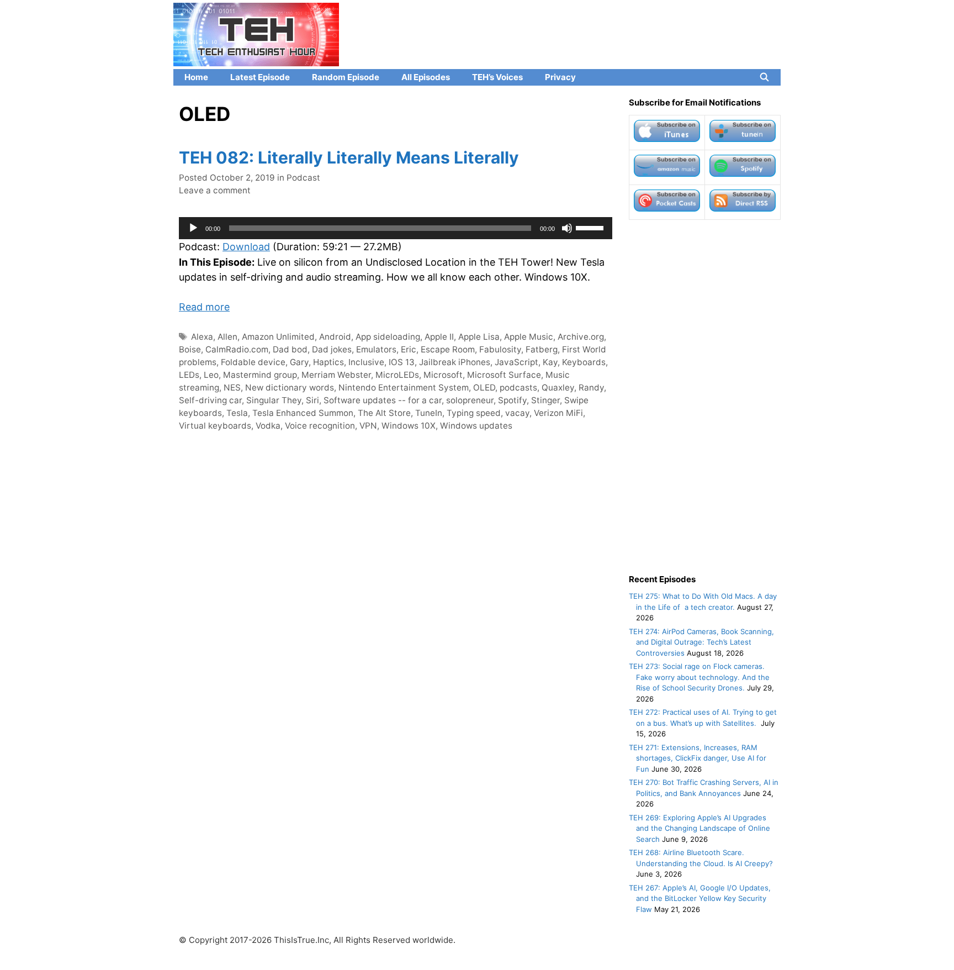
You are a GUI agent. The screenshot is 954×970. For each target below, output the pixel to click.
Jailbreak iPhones (454, 362)
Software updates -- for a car (383, 400)
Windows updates (476, 425)
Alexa (202, 336)
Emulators (376, 349)
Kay (550, 362)
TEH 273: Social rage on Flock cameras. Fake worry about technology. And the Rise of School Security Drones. (699, 677)
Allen (227, 336)
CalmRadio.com (236, 349)
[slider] (591, 227)
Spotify (512, 400)
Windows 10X (408, 425)
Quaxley (558, 387)
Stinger (545, 400)
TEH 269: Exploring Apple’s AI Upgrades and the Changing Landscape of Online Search (699, 828)
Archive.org (581, 336)
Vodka (268, 425)
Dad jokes (332, 349)
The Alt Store (384, 413)
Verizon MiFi (558, 413)
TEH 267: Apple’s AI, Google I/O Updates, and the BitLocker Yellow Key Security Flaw (700, 898)
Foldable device (253, 362)
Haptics (328, 362)
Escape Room (448, 349)
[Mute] (567, 228)
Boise (190, 349)
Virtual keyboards (215, 425)
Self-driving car (210, 400)
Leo (211, 375)
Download (246, 246)
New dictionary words (289, 387)
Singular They (273, 400)
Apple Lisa (479, 336)
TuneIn (428, 413)
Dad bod (290, 349)
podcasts (518, 387)
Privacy (560, 77)
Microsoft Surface (504, 375)
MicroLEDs (397, 375)
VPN (368, 425)
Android (335, 336)
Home (196, 77)
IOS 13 (402, 362)
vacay (517, 413)
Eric (408, 349)
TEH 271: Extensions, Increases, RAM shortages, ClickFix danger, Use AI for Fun (697, 758)
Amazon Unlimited (278, 336)
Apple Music (528, 336)
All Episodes (425, 77)
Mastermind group (260, 375)
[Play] (193, 228)
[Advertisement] (705, 396)
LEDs (189, 375)
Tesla (237, 413)
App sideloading (388, 336)
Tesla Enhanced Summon (302, 413)
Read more (204, 307)
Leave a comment (215, 190)
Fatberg (542, 349)
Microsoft (443, 375)
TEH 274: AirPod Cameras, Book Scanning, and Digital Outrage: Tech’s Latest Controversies (701, 642)
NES (232, 387)
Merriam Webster (336, 375)
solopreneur (470, 400)
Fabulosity (500, 349)
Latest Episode (260, 77)
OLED (484, 387)
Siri (312, 400)
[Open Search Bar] (764, 77)
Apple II (439, 336)
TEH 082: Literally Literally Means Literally (349, 157)
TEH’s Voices (497, 77)
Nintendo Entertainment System (403, 387)
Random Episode (345, 77)
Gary (299, 362)
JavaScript (516, 362)
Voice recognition (320, 425)
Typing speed (474, 413)
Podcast (303, 177)
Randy (591, 387)
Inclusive (366, 362)
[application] (395, 228)
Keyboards (584, 362)
